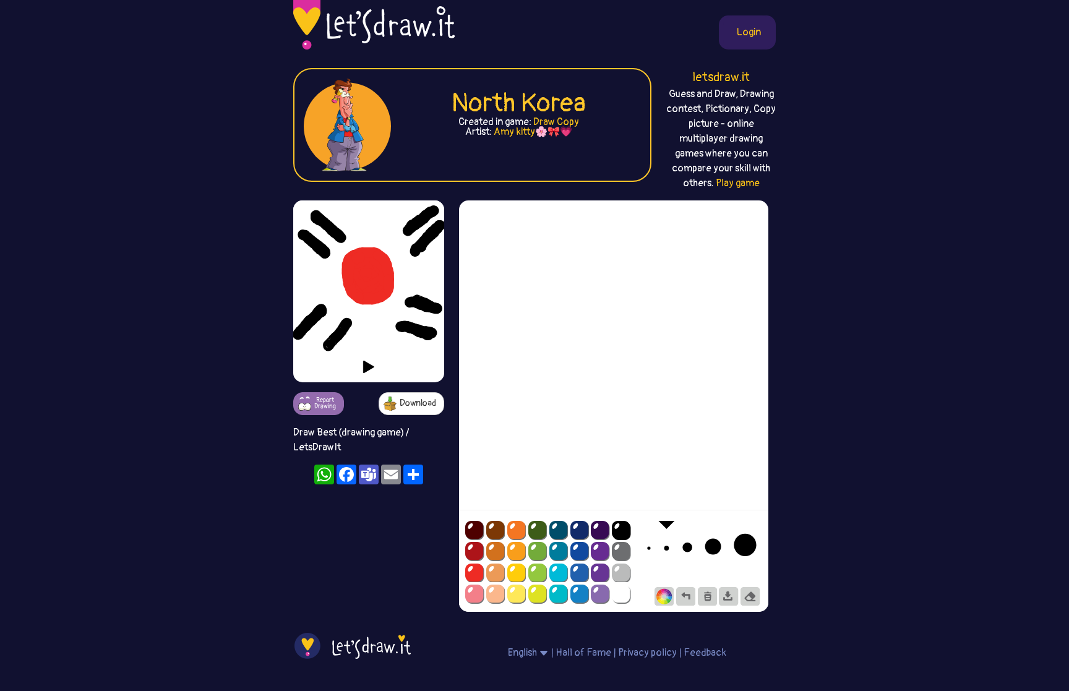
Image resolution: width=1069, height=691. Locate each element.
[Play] (368, 366)
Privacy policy (647, 652)
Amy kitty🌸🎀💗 (533, 132)
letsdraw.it (721, 77)
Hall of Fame (583, 652)
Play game (738, 183)
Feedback (705, 652)
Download (418, 403)
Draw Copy (556, 122)
